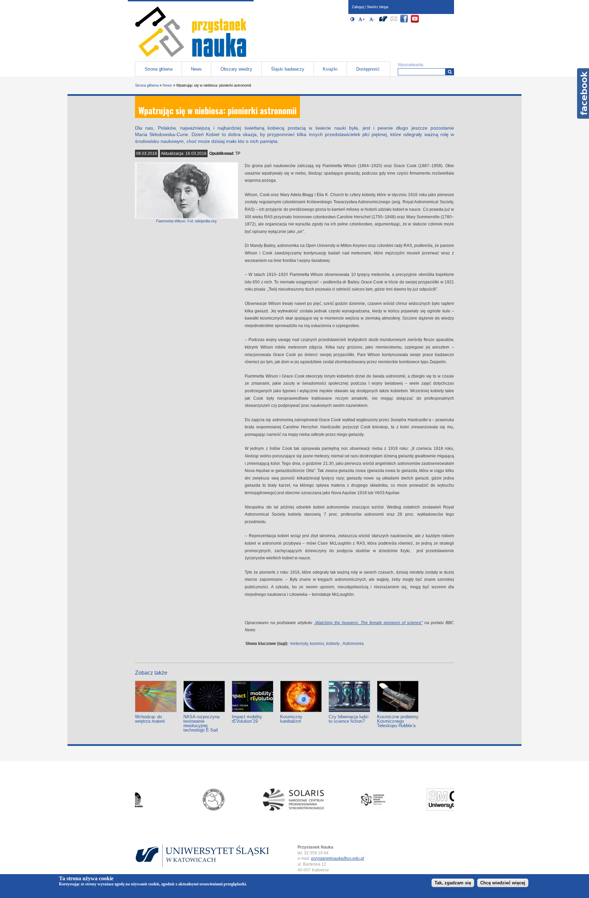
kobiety (332, 643)
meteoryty (299, 643)
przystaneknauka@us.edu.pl (337, 858)
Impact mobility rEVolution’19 (247, 719)
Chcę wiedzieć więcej (502, 883)
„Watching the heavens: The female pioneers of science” (368, 622)
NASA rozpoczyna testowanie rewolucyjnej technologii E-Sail (201, 723)
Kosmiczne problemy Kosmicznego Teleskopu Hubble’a (398, 721)
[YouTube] (415, 22)
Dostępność (368, 69)
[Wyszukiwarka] (449, 71)
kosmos (317, 643)
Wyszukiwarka (410, 64)
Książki (330, 69)
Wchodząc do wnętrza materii (150, 719)
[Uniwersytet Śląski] (383, 22)
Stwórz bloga (377, 7)
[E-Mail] (394, 22)
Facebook (583, 93)
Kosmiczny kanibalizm (291, 719)
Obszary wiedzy (236, 69)
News (196, 69)
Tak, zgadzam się (453, 883)
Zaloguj (358, 7)
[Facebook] (404, 22)
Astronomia (353, 643)
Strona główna (158, 69)
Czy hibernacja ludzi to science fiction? (348, 719)
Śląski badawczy (287, 69)
